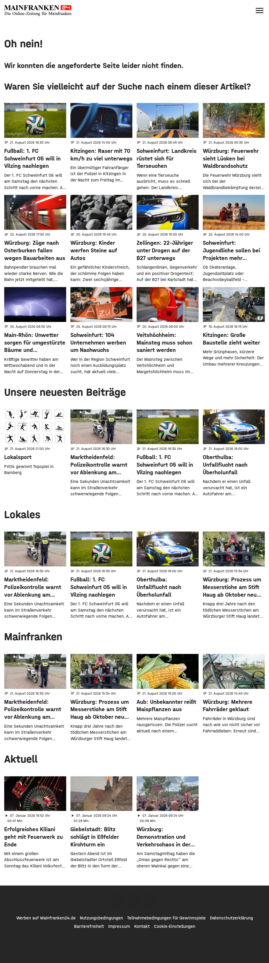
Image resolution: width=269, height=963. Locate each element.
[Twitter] (134, 900)
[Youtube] (150, 900)
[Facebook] (118, 900)
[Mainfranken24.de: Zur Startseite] (37, 10)
